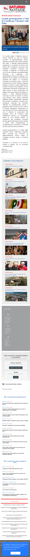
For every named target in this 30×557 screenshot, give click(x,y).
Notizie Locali (7, 16)
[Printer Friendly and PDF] (24, 52)
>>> (25, 504)
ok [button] (15, 553)
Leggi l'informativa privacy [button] (10, 549)
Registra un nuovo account (15, 367)
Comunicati (17, 16)
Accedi (15, 377)
